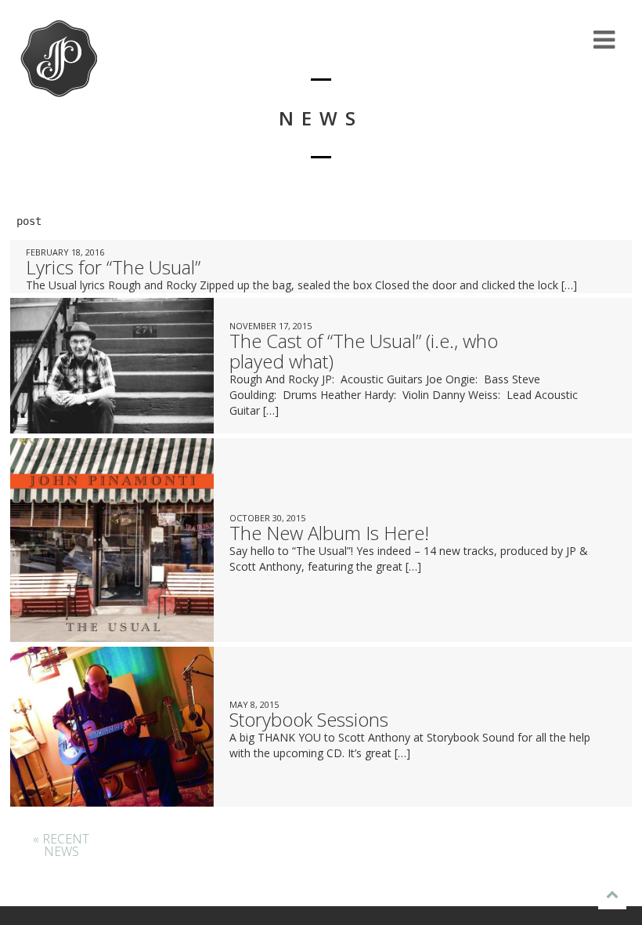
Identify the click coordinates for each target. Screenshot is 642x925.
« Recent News (61, 845)
